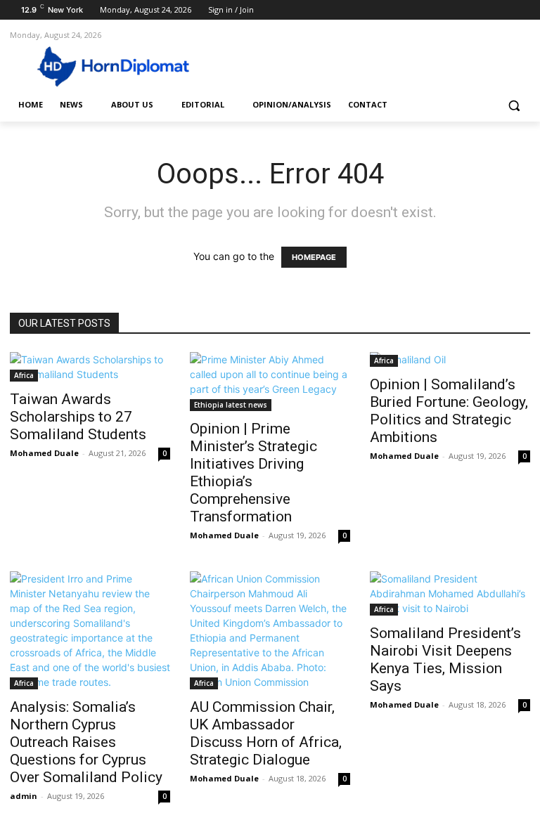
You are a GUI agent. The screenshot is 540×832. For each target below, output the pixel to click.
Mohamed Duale (44, 453)
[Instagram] (464, 10)
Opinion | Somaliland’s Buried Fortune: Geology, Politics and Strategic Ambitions (449, 411)
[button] (513, 105)
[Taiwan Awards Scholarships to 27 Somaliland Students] (90, 367)
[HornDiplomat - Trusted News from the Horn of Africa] (105, 65)
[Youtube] (522, 10)
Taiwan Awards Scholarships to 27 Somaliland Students (78, 417)
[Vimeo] (502, 10)
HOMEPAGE (314, 257)
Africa (24, 375)
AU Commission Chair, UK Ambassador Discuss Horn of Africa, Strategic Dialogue (266, 733)
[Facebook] (444, 10)
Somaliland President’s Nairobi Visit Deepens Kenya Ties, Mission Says (445, 659)
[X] (483, 10)
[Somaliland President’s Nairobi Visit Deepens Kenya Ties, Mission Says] (450, 593)
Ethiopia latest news (230, 405)
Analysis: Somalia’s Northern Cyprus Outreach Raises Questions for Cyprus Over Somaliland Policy (86, 742)
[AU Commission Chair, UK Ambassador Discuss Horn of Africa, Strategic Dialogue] (270, 630)
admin (23, 796)
